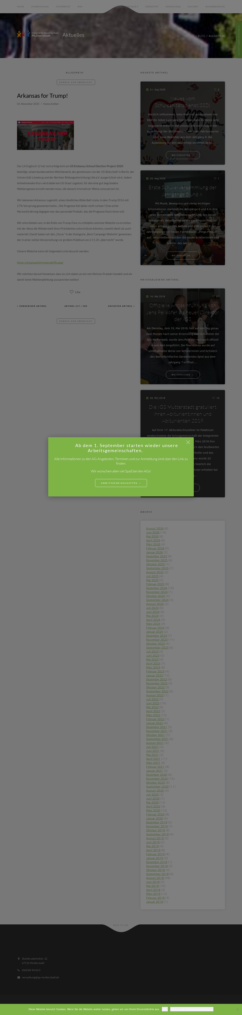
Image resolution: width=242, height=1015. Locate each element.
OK (165, 1009)
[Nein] (237, 1009)
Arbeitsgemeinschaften (119, 483)
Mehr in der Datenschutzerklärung (191, 1009)
